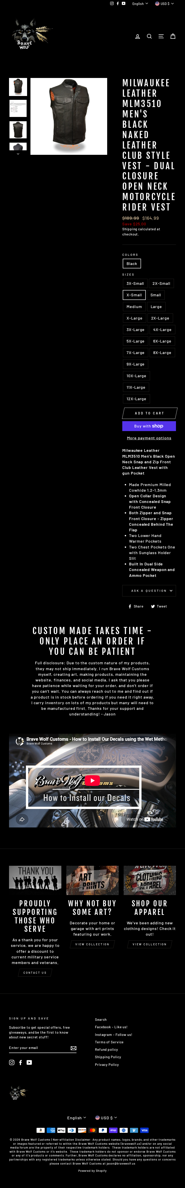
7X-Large (136, 352)
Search (101, 1019)
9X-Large (136, 363)
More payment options (149, 437)
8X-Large (162, 352)
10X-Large (136, 375)
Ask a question (149, 590)
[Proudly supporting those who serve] (35, 880)
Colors (130, 254)
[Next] (18, 152)
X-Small (134, 294)
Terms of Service (109, 1042)
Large (156, 306)
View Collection (92, 944)
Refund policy (106, 1049)
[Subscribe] (73, 1048)
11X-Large (136, 387)
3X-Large (136, 329)
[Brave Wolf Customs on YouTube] (29, 1062)
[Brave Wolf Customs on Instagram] (11, 1062)
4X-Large (162, 329)
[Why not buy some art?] (92, 880)
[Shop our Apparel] (150, 880)
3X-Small (135, 283)
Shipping (129, 229)
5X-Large (136, 340)
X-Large (134, 317)
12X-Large (136, 398)
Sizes (128, 274)
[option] (68, 116)
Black (132, 263)
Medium (134, 306)
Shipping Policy (108, 1057)
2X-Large (160, 317)
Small (155, 294)
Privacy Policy (107, 1064)
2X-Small (161, 283)
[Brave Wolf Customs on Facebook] (20, 1062)
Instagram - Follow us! (113, 1035)
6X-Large (162, 340)
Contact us (35, 972)
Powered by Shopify (92, 1170)
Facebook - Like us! (111, 1027)
